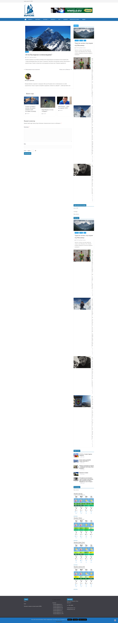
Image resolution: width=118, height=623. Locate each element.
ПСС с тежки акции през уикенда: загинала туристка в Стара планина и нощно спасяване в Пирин (92, 418)
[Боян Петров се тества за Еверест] (48, 97)
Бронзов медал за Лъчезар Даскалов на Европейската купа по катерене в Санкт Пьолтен (92, 77)
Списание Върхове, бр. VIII (58, 613)
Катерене (76, 40)
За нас (25, 601)
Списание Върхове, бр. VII (58, 612)
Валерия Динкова (33, 57)
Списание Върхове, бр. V (57, 610)
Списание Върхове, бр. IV (58, 609)
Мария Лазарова (83, 47)
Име (25, 143)
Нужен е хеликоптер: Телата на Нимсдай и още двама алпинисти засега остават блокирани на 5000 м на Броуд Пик (92, 130)
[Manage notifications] (115, 620)
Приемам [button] (69, 619)
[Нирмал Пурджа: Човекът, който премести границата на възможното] (82, 183)
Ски (59, 19)
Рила (85, 40)
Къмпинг (65, 19)
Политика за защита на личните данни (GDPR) (33, 606)
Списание (54, 602)
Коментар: (26, 127)
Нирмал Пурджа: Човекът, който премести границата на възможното (92, 179)
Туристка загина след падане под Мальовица (84, 44)
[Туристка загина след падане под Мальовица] (84, 33)
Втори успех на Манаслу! (64, 69)
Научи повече (59, 621)
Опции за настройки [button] (82, 619)
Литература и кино (74, 19)
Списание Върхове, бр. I (57, 604)
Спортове (37, 19)
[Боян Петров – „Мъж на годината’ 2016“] (64, 97)
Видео (83, 19)
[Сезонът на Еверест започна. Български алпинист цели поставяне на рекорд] (31, 97)
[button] (32, 19)
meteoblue (76, 516)
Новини (30, 19)
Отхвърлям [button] (75, 619)
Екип (25, 603)
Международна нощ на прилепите (32, 69)
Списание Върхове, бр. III (58, 607)
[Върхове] (25, 19)
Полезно (53, 19)
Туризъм (45, 19)
